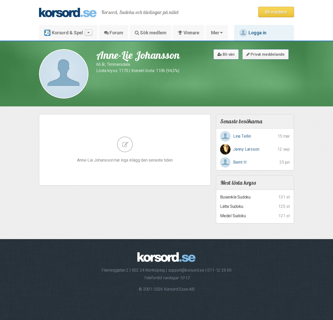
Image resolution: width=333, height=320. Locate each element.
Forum (116, 32)
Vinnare (190, 32)
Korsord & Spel (67, 32)
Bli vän (228, 54)
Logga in (257, 32)
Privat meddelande (267, 54)
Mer (215, 32)
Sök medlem (152, 32)
